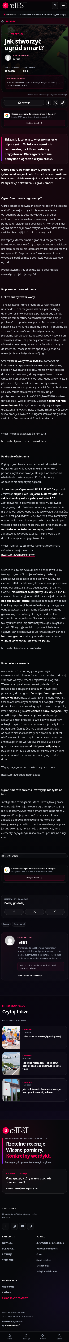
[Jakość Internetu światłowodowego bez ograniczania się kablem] (11, 1090)
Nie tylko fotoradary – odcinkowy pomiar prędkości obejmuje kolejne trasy (41, 1065)
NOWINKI (7, 1242)
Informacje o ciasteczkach (50, 1242)
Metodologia (43, 1265)
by (11, 1325)
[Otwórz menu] (63, 5)
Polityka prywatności (47, 1248)
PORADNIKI (11, 21)
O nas (39, 1254)
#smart (6, 924)
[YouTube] (22, 1226)
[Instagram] (14, 1226)
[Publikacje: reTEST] (10, 956)
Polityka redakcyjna (46, 1271)
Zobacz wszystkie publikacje (29, 975)
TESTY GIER (8, 1260)
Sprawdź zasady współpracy (20, 1188)
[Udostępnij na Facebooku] (48, 103)
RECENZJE (7, 1254)
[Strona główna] (2, 21)
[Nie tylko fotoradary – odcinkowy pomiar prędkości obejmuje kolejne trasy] (11, 1063)
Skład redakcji (43, 1260)
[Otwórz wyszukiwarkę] (55, 5)
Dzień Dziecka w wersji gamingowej (41, 1036)
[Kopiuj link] (62, 103)
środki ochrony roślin (39, 232)
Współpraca (8, 1286)
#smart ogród (19, 924)
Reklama (7, 1292)
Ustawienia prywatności (12, 1321)
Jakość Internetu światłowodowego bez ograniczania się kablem (41, 1091)
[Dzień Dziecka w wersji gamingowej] (11, 1037)
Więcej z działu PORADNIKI (14, 1020)
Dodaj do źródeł (32, 123)
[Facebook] (5, 1226)
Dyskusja (26, 102)
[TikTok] (30, 1226)
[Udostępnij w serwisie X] (55, 103)
